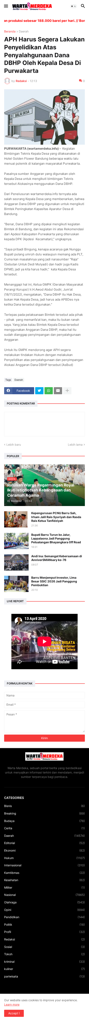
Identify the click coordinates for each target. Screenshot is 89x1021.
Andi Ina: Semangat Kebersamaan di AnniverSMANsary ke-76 (56, 558)
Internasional (44, 865)
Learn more (11, 1004)
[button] (5, 6)
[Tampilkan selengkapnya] (67, 390)
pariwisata (44, 976)
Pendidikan (44, 917)
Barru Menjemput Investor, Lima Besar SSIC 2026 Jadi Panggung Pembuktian (54, 581)
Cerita (44, 828)
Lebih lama (75, 444)
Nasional (44, 895)
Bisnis (44, 806)
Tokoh (44, 954)
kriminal (44, 961)
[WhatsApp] (48, 390)
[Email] (58, 390)
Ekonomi (44, 850)
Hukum (44, 858)
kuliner (44, 969)
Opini (44, 910)
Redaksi (44, 939)
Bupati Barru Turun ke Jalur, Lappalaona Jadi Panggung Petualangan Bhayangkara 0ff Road (56, 538)
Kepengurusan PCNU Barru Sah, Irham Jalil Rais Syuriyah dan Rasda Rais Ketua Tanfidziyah (56, 516)
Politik (44, 924)
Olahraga (44, 902)
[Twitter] (39, 390)
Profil (44, 932)
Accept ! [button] (14, 1013)
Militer (44, 887)
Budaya (44, 821)
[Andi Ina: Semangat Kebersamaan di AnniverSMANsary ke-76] (16, 562)
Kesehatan (44, 880)
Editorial (44, 843)
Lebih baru (13, 444)
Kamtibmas (44, 872)
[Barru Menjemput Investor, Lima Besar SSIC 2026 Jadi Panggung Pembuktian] (16, 584)
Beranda (10, 31)
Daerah (24, 31)
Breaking (44, 813)
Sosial (44, 947)
